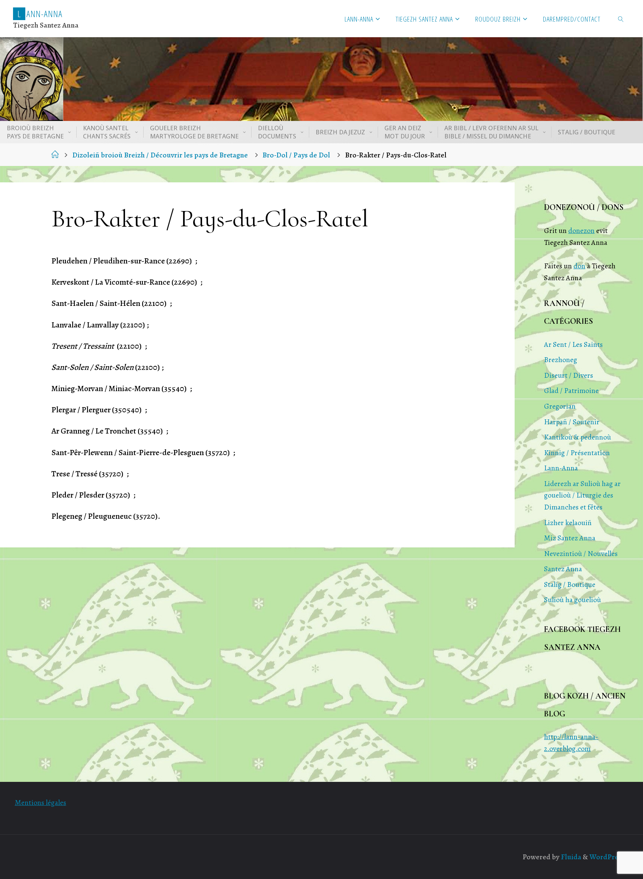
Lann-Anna (561, 468)
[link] (621, 18)
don (579, 266)
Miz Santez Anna (569, 538)
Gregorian (560, 406)
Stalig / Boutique (569, 584)
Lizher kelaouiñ (568, 523)
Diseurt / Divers (568, 375)
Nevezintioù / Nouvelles (581, 554)
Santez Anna (563, 569)
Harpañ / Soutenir (571, 422)
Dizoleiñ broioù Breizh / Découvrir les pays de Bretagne (160, 155)
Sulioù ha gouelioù (572, 600)
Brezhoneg (560, 360)
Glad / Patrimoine (571, 391)
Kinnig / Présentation (577, 453)
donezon (581, 231)
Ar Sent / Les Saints (573, 344)
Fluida (570, 857)
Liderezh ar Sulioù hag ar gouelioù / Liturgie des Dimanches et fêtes (582, 495)
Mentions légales (40, 803)
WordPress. (608, 857)
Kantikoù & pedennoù (577, 437)
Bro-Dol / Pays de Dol (296, 155)
